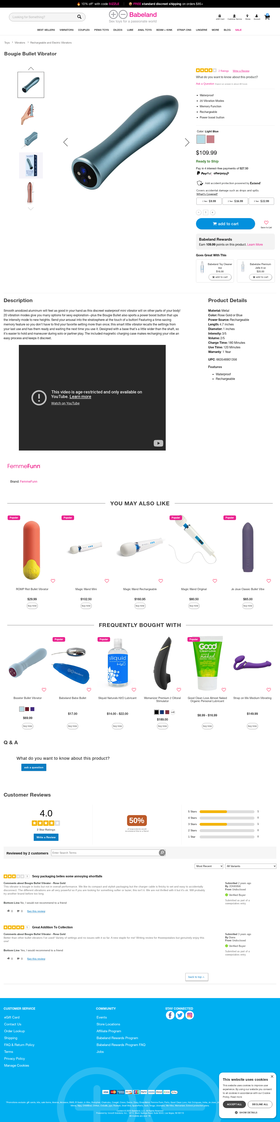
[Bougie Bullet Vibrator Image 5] (126, 142)
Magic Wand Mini (86, 589)
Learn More (255, 244)
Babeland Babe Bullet (72, 698)
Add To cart (228, 223)
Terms (8, 1052)
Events (102, 1017)
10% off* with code (98, 4)
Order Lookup (14, 1031)
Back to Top (195, 976)
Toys (7, 42)
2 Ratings (223, 71)
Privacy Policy (14, 1058)
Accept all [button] (234, 1104)
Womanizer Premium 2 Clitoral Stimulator (162, 699)
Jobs (100, 1052)
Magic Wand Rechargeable (140, 589)
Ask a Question (205, 83)
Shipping (10, 1038)
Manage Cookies (16, 1065)
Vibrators (20, 42)
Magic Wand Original (194, 589)
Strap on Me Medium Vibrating (252, 698)
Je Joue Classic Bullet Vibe (247, 589)
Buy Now (32, 605)
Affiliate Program (109, 1031)
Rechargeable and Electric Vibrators (51, 42)
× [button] (271, 1076)
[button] (65, 142)
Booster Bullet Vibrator (28, 698)
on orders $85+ (166, 4)
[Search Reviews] (162, 852)
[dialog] (247, 1095)
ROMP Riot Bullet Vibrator (32, 589)
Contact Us (12, 1024)
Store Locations (108, 1024)
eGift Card (11, 1017)
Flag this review (36, 911)
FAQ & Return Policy (19, 1045)
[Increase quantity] (212, 212)
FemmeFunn (28, 481)
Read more (236, 1096)
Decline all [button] (260, 1104)
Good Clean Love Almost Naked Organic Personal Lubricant (207, 699)
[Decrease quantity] (198, 212)
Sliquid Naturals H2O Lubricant (117, 698)
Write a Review (241, 71)
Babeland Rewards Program (117, 1038)
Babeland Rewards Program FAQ (121, 1045)
